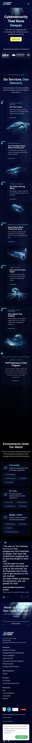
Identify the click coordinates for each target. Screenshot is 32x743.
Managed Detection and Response (13, 653)
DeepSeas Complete (9, 650)
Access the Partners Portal (11, 683)
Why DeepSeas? (8, 671)
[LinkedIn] (4, 741)
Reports (5, 698)
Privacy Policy (7, 733)
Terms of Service (8, 721)
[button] (22, 597)
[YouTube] (8, 741)
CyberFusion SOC (8, 658)
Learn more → (14, 117)
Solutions (6, 647)
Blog (4, 690)
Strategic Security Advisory (11, 666)
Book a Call (16, 39)
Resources (6, 687)
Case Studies (6, 696)
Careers (5, 673)
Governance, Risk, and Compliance (13, 661)
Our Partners (6, 680)
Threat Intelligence (9, 655)
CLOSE (21, 737)
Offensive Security (8, 664)
